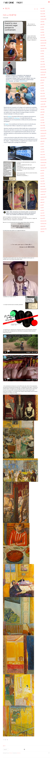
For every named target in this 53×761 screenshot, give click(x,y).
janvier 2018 (43, 186)
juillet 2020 (42, 112)
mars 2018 (42, 181)
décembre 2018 (43, 159)
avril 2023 (42, 32)
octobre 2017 (43, 194)
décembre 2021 (43, 69)
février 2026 (43, 11)
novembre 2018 (43, 162)
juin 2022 (42, 53)
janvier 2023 (43, 37)
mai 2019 (42, 146)
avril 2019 (42, 149)
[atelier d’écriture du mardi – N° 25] (37, 9)
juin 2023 (42, 27)
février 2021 (43, 93)
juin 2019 (42, 143)
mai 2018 (42, 175)
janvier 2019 (43, 157)
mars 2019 (42, 151)
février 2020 (43, 125)
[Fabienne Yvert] (13, 2)
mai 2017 (42, 207)
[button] (20, 278)
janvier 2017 (43, 218)
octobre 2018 (43, 165)
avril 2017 (42, 210)
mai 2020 (42, 117)
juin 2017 (42, 205)
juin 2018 (42, 173)
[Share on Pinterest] (5, 739)
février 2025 (43, 13)
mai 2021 (42, 85)
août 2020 (42, 109)
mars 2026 (42, 8)
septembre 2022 (43, 48)
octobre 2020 (43, 104)
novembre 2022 (43, 42)
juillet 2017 (42, 202)
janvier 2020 (43, 128)
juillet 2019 (42, 141)
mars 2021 (42, 90)
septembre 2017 (43, 197)
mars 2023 (42, 35)
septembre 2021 (43, 77)
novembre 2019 (43, 133)
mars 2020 (42, 122)
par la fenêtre (9, 15)
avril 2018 (42, 178)
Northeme (10, 752)
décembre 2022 (43, 40)
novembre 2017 (43, 191)
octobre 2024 (43, 16)
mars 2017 (42, 213)
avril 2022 (42, 58)
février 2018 (43, 183)
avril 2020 (42, 120)
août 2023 (42, 21)
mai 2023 (42, 29)
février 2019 (43, 154)
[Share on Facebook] (3, 739)
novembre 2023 (43, 19)
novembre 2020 (43, 101)
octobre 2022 (43, 45)
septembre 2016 (43, 228)
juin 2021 (42, 82)
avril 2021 (42, 88)
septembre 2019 (43, 138)
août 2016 (42, 231)
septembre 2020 (43, 106)
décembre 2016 (43, 220)
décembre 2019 (43, 130)
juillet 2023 (42, 24)
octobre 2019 (43, 135)
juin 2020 (42, 114)
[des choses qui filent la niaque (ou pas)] (35, 9)
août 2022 (42, 50)
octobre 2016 (43, 226)
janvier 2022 (43, 66)
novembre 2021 (43, 72)
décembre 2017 (43, 189)
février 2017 (43, 215)
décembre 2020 (43, 98)
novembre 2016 (43, 223)
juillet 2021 (42, 80)
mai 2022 (42, 56)
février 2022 (43, 64)
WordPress (18, 752)
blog (7, 8)
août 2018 (42, 170)
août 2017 (42, 199)
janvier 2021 (43, 96)
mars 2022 (42, 61)
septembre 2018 (43, 167)
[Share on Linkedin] (7, 739)
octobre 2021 (43, 74)
